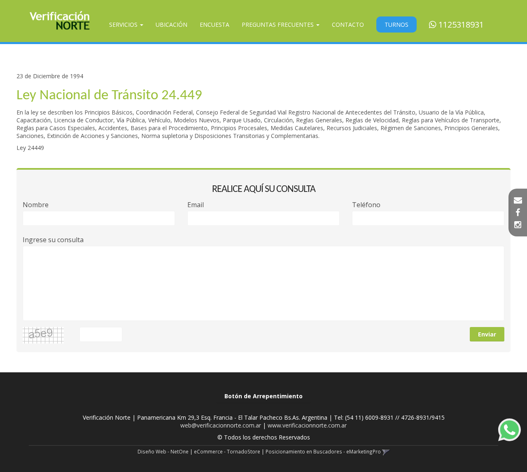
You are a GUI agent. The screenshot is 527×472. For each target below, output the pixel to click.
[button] (518, 200)
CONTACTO (348, 24)
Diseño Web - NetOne (163, 451)
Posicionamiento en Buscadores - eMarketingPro (323, 451)
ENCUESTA (214, 24)
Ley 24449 (30, 148)
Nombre (36, 205)
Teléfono (366, 205)
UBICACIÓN (171, 24)
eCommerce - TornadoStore (227, 451)
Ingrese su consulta (53, 240)
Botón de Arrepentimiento (263, 396)
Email (195, 205)
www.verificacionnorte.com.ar (307, 425)
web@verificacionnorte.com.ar (220, 425)
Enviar (487, 334)
